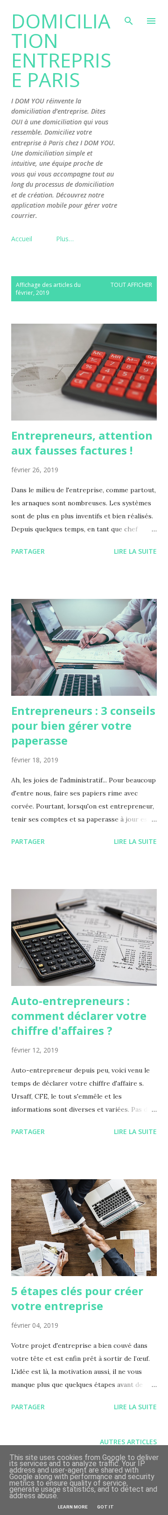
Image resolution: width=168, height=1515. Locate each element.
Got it (105, 1506)
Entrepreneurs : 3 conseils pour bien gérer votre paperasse (83, 725)
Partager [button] (28, 551)
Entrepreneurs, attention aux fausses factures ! (82, 443)
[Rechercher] (128, 16)
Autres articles (128, 1441)
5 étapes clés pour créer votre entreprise (77, 1298)
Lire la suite (135, 551)
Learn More (73, 1506)
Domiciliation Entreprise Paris (61, 50)
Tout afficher (131, 285)
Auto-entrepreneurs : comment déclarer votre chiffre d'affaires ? (79, 1015)
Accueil (21, 238)
